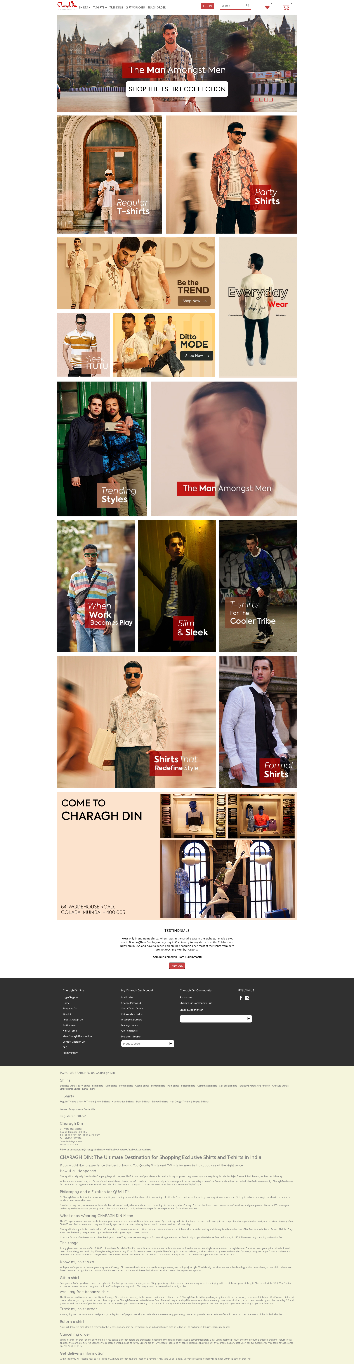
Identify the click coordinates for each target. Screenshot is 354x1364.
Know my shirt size (77, 1262)
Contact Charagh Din (74, 1041)
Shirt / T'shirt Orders (132, 1008)
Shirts (83, 7)
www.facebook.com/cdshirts (136, 1149)
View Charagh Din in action (77, 1036)
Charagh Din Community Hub (196, 1003)
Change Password (131, 1003)
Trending (116, 7)
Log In (207, 6)
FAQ (65, 1047)
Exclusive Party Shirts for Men (255, 1085)
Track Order (157, 7)
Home (66, 1003)
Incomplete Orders (131, 1019)
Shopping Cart (70, 1008)
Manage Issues (129, 1025)
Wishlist (67, 1014)
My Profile (127, 997)
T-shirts (99, 7)
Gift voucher (135, 7)
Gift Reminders (129, 1030)
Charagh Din (71, 1123)
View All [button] (177, 965)
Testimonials (69, 1025)
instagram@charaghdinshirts (88, 1149)
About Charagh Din (73, 1019)
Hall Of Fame (70, 1030)
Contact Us (89, 1109)
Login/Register (71, 997)
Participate (186, 997)
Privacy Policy (70, 1052)
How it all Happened (78, 1171)
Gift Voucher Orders (132, 1014)
